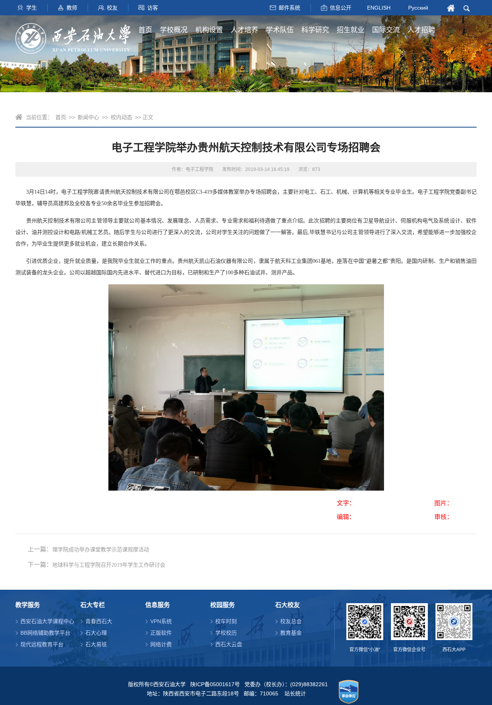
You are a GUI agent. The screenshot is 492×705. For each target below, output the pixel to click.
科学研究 (315, 30)
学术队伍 (280, 30)
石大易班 (96, 644)
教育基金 (291, 633)
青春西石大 (98, 621)
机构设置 (209, 30)
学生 (31, 8)
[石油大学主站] (73, 34)
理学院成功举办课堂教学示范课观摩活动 (100, 549)
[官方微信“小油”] (364, 621)
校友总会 (291, 621)
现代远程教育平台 (41, 644)
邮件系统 (289, 8)
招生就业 (350, 30)
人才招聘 (421, 30)
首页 (145, 30)
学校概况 (174, 30)
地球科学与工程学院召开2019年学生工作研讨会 (108, 565)
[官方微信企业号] (409, 621)
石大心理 (96, 633)
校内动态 (121, 117)
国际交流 (386, 30)
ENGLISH (379, 7)
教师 (71, 8)
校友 (112, 8)
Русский (418, 8)
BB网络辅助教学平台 (45, 633)
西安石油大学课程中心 (47, 621)
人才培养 (244, 30)
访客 (152, 8)
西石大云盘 (228, 644)
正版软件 (161, 633)
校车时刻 (226, 621)
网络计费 (161, 644)
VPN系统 (161, 621)
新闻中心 (88, 117)
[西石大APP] (453, 621)
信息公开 (340, 8)
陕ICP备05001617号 (215, 684)
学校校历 (226, 633)
